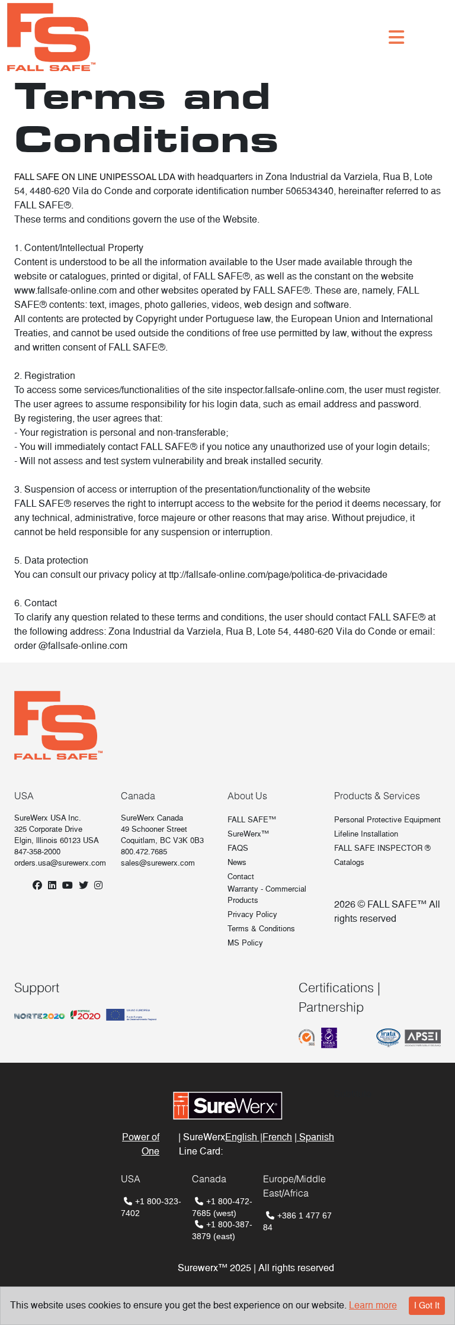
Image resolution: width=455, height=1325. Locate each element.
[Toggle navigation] (396, 37)
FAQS (238, 848)
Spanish (315, 1137)
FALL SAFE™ (252, 819)
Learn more (373, 1305)
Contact (241, 876)
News (237, 862)
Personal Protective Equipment (387, 819)
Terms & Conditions (261, 928)
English (242, 1137)
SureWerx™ (248, 833)
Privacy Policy (252, 914)
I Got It (427, 1305)
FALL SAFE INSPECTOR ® (382, 848)
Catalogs (349, 862)
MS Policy (245, 942)
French (277, 1137)
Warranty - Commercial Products (267, 895)
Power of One (140, 1144)
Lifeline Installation (366, 833)
